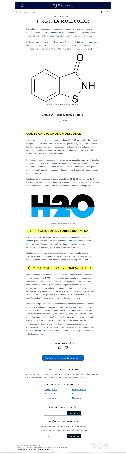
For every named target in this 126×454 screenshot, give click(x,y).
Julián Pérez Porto (42, 374)
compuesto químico (75, 241)
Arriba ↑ (46, 449)
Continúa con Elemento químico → (63, 358)
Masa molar (76, 398)
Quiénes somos (22, 449)
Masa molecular (50, 394)
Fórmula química (50, 390)
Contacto (40, 449)
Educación (23, 12)
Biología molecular (79, 390)
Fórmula (75, 394)
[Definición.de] (63, 5)
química (79, 298)
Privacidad (32, 449)
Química (31, 12)
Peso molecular (50, 398)
